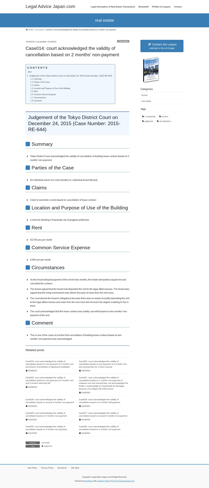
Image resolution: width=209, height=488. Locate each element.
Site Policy (32, 468)
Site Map (75, 468)
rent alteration (165, 121)
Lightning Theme (103, 481)
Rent (36, 91)
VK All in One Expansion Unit (123, 481)
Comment (38, 101)
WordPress (88, 481)
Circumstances (40, 98)
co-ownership (150, 116)
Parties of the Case (42, 82)
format (144, 95)
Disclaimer (62, 468)
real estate (123, 41)
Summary (38, 79)
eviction (165, 116)
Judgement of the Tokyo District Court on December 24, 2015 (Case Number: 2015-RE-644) (70, 76)
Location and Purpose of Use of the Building (52, 88)
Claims (37, 85)
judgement (48, 446)
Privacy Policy (47, 468)
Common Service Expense (45, 94)
